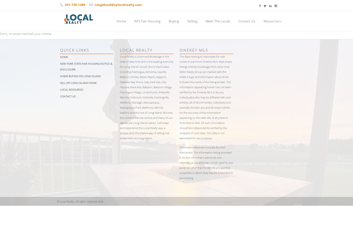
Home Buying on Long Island (80, 76)
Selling (192, 21)
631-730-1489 (75, 5)
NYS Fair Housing (147, 21)
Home (121, 21)
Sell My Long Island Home (78, 83)
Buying (174, 21)
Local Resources (71, 89)
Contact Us (246, 21)
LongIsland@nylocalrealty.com (118, 5)
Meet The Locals (218, 21)
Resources (272, 21)
